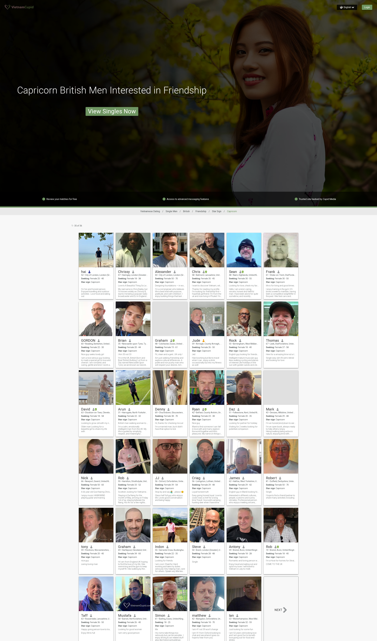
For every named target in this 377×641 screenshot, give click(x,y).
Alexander (163, 272)
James (234, 478)
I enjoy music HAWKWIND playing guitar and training (93, 496)
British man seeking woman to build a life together (133, 423)
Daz (232, 409)
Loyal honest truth (200, 492)
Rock (233, 340)
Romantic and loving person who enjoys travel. (244, 560)
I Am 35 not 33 (124, 354)
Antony (234, 547)
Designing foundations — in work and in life (170, 285)
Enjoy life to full (88, 633)
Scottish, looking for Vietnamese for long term (133, 492)
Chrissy (124, 272)
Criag (196, 478)
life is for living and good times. (280, 285)
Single (269, 492)
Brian (122, 340)
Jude (196, 340)
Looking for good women (130, 629)
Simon (160, 615)
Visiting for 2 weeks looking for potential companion (243, 427)
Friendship (200, 211)
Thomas (272, 340)
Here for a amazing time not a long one (281, 354)
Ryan (196, 409)
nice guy (85, 560)
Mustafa (124, 615)
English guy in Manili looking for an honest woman (244, 492)
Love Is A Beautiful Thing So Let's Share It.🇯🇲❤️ (133, 285)
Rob (121, 478)
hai (83, 272)
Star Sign (216, 211)
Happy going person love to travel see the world (96, 629)
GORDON (88, 340)
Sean (233, 272)
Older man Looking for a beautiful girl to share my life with (94, 429)
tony (84, 547)
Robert (271, 478)
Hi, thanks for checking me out (169, 423)
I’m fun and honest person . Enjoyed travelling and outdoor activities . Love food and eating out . (95, 292)
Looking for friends (164, 560)
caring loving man (89, 564)
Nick (84, 478)
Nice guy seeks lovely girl (92, 354)
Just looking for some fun (241, 629)
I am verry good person (129, 633)
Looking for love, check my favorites (244, 285)
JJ (157, 478)
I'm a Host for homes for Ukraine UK (281, 560)
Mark (270, 409)
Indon (159, 547)
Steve (196, 547)
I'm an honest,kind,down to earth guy (281, 423)
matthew (199, 615)
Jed (193, 354)
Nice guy (196, 423)
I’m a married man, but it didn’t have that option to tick (168, 427)
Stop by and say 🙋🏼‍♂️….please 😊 (169, 492)
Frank (270, 272)
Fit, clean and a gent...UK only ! (168, 354)
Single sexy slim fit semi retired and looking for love (280, 359)
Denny (160, 409)
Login (367, 7)
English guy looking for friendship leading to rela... (244, 354)
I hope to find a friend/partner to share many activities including (280, 496)
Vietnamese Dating (150, 211)
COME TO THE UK (274, 564)
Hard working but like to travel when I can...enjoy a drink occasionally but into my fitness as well (206, 361)
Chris (196, 272)
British (186, 211)
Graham (161, 340)
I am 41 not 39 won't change (205, 629)
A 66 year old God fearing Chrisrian (96, 492)
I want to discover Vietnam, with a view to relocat (207, 285)
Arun (122, 409)
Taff (84, 615)
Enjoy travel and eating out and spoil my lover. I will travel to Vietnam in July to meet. (243, 566)
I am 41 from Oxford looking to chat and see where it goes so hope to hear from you (206, 635)
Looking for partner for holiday (243, 423)
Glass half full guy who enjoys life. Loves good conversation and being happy (169, 497)
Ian (231, 615)
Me (156, 629)
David (85, 409)
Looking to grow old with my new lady (96, 423)
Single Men (171, 211)
